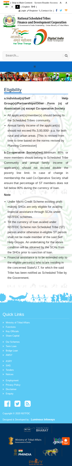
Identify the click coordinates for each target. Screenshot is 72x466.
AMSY (9, 355)
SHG (8, 365)
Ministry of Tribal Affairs (18, 322)
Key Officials (12, 331)
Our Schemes (13, 342)
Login (23, 10)
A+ (6, 7)
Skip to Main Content (22, 3)
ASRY (9, 361)
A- (61, 3)
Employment (12, 380)
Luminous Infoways (43, 419)
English (26, 7)
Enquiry (9, 393)
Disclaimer (11, 389)
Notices (9, 374)
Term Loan (11, 346)
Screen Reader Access (46, 3)
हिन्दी (33, 7)
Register (33, 10)
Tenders (10, 370)
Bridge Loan (12, 350)
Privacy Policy (13, 385)
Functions (11, 327)
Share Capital (12, 335)
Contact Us (46, 10)
